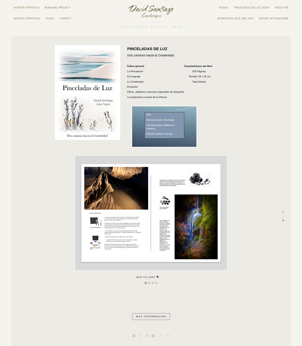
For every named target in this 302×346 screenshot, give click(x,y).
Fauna (50, 18)
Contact (65, 18)
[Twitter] (140, 336)
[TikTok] (153, 336)
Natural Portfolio (27, 18)
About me (281, 7)
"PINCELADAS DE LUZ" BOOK (251, 7)
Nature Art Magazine (273, 18)
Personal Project (57, 7)
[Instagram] (146, 336)
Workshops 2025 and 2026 (235, 18)
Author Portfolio (26, 7)
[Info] (161, 336)
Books (223, 7)
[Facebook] (133, 336)
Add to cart (146, 277)
